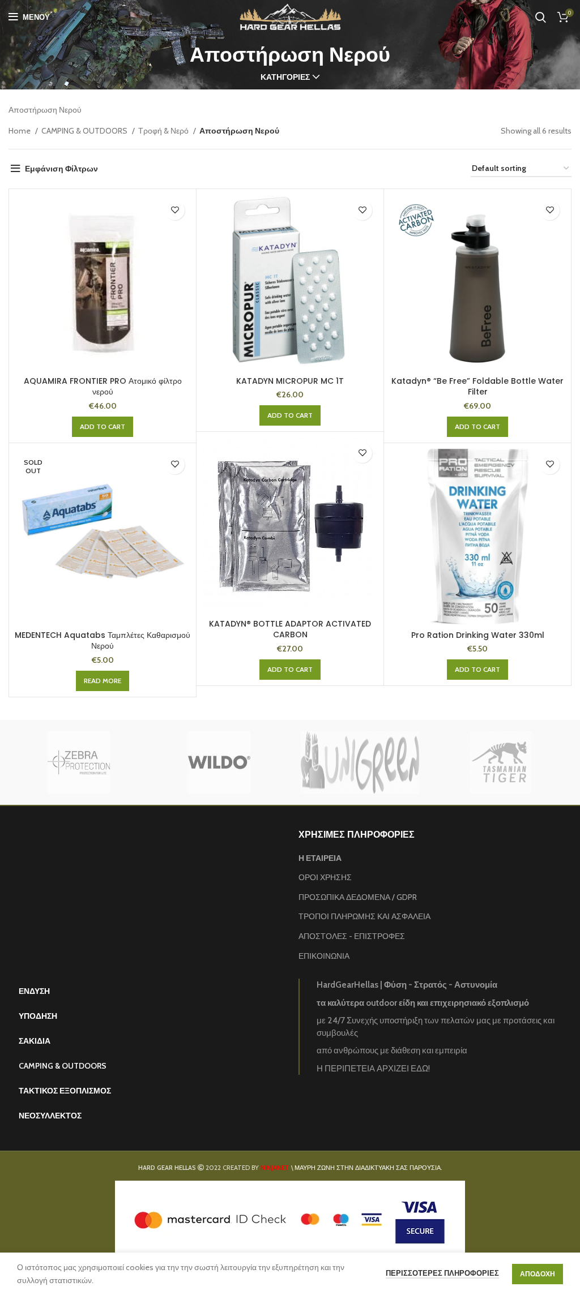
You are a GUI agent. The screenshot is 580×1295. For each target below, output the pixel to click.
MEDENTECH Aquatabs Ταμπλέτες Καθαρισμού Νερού (102, 640)
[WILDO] (219, 762)
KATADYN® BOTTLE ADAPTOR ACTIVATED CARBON (290, 629)
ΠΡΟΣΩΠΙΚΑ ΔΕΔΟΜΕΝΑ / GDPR (357, 897)
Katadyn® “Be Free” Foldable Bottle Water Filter (477, 386)
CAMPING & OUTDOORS (85, 131)
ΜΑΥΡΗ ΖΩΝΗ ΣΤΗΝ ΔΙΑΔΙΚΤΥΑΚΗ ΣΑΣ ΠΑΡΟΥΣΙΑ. (368, 1168)
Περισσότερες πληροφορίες (442, 1272)
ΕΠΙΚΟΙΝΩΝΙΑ (323, 956)
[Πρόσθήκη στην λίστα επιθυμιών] (175, 210)
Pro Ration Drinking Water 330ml (477, 635)
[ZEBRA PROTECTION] (78, 762)
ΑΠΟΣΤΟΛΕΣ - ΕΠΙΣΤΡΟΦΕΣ (351, 936)
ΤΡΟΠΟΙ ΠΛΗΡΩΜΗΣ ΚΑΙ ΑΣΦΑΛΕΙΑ (364, 916)
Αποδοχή (537, 1274)
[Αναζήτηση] (541, 17)
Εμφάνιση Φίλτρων (61, 169)
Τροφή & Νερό (164, 131)
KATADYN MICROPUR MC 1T (290, 381)
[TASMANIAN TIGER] (500, 762)
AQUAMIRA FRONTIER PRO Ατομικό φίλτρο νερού (103, 386)
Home (20, 131)
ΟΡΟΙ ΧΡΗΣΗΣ (325, 877)
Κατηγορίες (285, 77)
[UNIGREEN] (359, 762)
